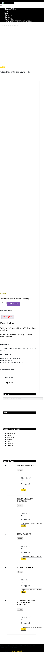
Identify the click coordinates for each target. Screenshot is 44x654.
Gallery (7, 17)
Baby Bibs (11, 433)
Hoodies (10, 439)
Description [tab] (7, 317)
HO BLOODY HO (24, 534)
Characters (8, 15)
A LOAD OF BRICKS (26, 567)
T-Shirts (10, 445)
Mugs (10, 310)
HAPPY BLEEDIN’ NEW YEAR (25, 500)
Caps (9, 435)
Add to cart (13, 304)
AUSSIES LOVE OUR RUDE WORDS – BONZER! (26, 603)
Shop (6, 11)
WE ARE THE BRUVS (26, 466)
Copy (23, 490)
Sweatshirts (11, 443)
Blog (6, 13)
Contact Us (9, 19)
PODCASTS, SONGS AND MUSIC (18, 21)
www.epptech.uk (18, 651)
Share (20, 470)
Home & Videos (10, 9)
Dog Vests (9, 382)
